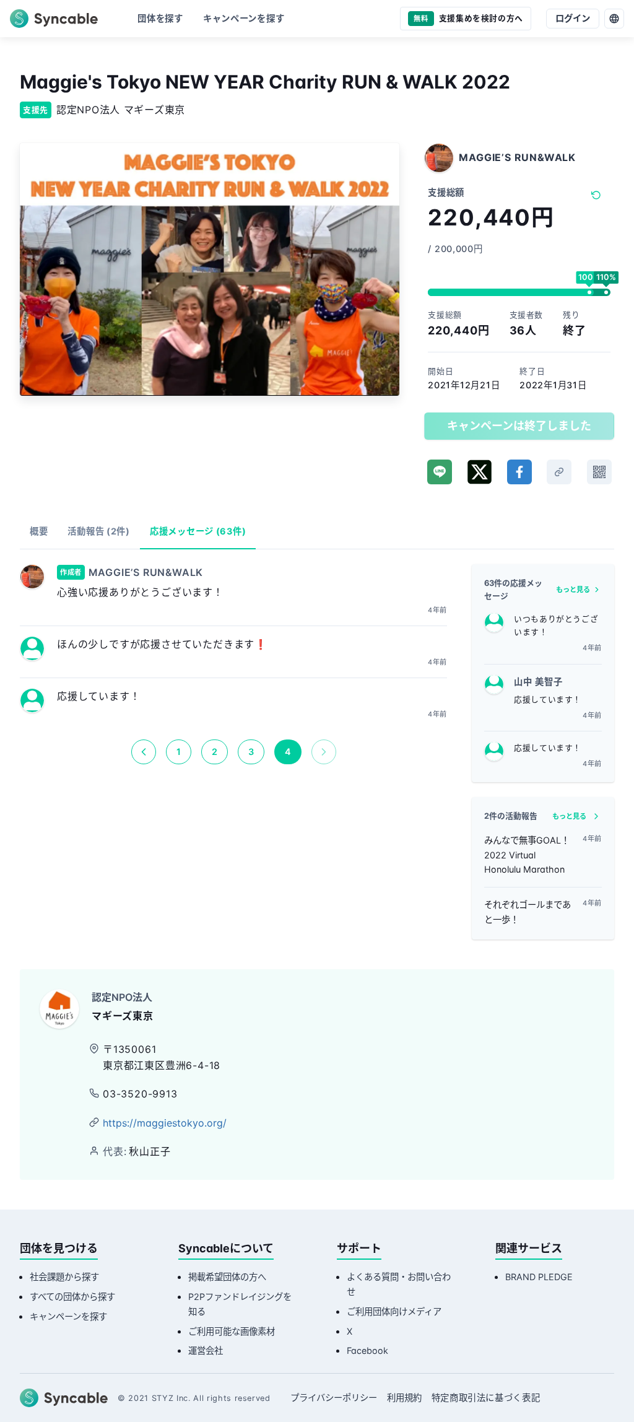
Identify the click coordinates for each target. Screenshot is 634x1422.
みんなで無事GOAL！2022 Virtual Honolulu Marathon (527, 855)
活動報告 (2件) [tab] (98, 531)
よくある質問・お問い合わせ (399, 1284)
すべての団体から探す (72, 1296)
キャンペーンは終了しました (519, 425)
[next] (323, 751)
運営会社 (205, 1350)
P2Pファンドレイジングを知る (240, 1304)
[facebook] (519, 472)
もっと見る (573, 589)
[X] (479, 472)
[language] (614, 18)
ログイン (572, 18)
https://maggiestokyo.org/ (165, 1123)
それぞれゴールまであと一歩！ (527, 912)
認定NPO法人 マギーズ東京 (120, 109)
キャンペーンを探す (68, 1316)
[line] (439, 472)
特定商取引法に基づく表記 (486, 1397)
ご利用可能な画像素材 (231, 1331)
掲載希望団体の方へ (227, 1277)
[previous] (143, 751)
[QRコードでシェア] (599, 472)
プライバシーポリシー (333, 1397)
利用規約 (404, 1397)
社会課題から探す (64, 1277)
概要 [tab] (39, 531)
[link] (559, 472)
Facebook (367, 1350)
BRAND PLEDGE (539, 1277)
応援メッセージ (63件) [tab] (198, 531)
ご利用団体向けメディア (394, 1311)
